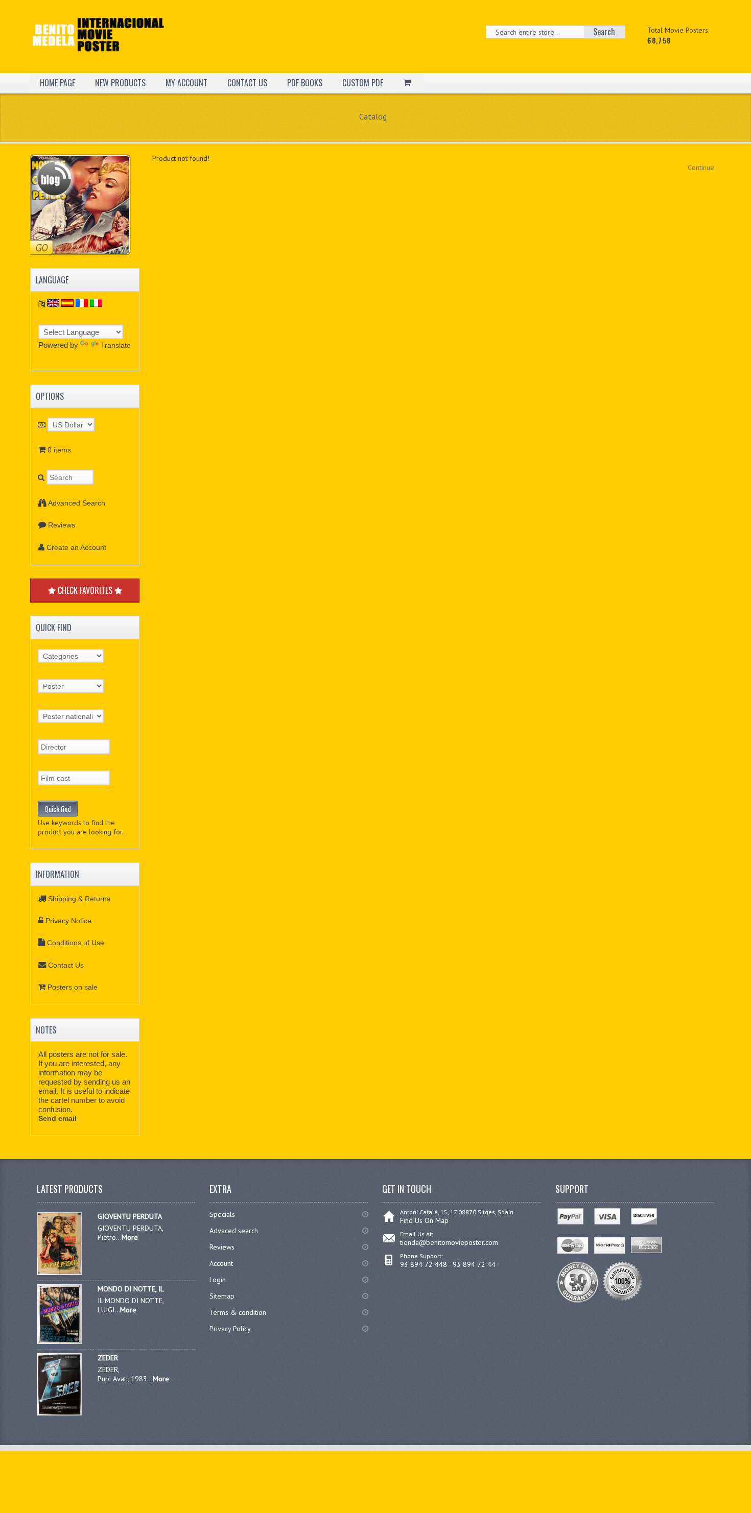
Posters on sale (73, 987)
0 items (59, 450)
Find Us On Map (424, 1220)
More (130, 1237)
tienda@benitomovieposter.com (449, 1242)
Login (217, 1279)
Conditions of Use (75, 943)
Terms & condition (237, 1312)
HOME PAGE (57, 83)
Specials (222, 1214)
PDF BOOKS (304, 83)
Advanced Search (76, 503)
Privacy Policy (230, 1328)
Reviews (61, 525)
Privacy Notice (68, 921)
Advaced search (233, 1230)
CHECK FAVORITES (85, 590)
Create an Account (76, 547)
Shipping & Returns (79, 899)
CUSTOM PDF (362, 83)
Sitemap (221, 1296)
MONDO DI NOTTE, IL (131, 1288)
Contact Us (66, 965)
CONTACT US (247, 83)
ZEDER (108, 1357)
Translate (116, 345)
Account (221, 1263)
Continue (701, 167)
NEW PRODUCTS (120, 83)
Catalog (373, 116)
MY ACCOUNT (186, 83)
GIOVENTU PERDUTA (130, 1216)
